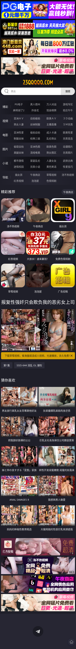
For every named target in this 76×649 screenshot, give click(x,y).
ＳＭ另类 (68, 124)
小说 (5, 163)
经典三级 (35, 138)
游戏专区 (68, 104)
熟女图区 (51, 152)
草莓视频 (51, 174)
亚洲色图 (35, 146)
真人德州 (35, 104)
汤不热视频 (68, 174)
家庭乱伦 (35, 160)
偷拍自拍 (35, 132)
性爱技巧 (68, 166)
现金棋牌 (51, 110)
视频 (5, 121)
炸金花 (35, 110)
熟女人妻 (19, 124)
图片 (5, 149)
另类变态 (68, 138)
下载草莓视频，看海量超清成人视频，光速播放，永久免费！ (38, 355)
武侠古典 (68, 160)
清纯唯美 (35, 152)
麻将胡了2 (18, 110)
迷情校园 (19, 166)
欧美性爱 (68, 132)
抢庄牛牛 (68, 110)
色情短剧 (51, 180)
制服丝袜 (19, 138)
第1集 (7, 365)
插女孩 (18, 174)
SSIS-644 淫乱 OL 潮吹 (29, 365)
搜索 (67, 91)
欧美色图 (51, 146)
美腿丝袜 (19, 152)
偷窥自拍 (19, 146)
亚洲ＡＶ (19, 118)
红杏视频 (19, 180)
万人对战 (51, 104)
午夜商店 (35, 174)
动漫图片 (68, 146)
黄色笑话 (51, 166)
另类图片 (68, 152)
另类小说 (35, 166)
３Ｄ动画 (68, 118)
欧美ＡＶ (51, 118)
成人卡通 (51, 132)
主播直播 (51, 124)
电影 (5, 135)
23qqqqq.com (38, 82)
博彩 (5, 107)
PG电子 (19, 104)
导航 (5, 177)
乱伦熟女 (51, 138)
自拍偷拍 (35, 118)
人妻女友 (51, 160)
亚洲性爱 (19, 132)
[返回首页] (71, 641)
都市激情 (19, 160)
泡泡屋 (35, 180)
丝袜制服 (35, 124)
